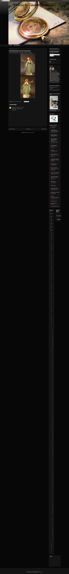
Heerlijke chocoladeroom (54, 173)
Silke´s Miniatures (54, 154)
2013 (51, 223)
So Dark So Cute (54, 201)
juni (51, 286)
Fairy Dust (53, 150)
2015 (51, 216)
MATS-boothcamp (53, 164)
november (51, 247)
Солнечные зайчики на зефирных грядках (55, 159)
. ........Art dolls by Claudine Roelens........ (30, 5)
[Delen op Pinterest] (28, 101)
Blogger (41, 571)
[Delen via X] (26, 101)
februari (51, 320)
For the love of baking (55, 172)
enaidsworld (14, 107)
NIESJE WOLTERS (54, 188)
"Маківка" (52, 160)
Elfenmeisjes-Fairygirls (55, 192)
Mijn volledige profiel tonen (54, 82)
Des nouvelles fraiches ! (54, 131)
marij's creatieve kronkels (54, 203)
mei (51, 294)
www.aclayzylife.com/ (55, 206)
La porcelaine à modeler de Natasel (54, 130)
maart (51, 310)
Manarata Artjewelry (54, 176)
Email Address (52, 53)
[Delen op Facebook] (27, 101)
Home (11, 45)
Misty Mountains (54, 163)
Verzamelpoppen (54, 145)
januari (51, 547)
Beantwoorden (14, 110)
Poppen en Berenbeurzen (55, 189)
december (51, 236)
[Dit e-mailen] (24, 101)
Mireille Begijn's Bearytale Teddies (54, 135)
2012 (51, 226)
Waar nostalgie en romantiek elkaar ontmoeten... (54, 139)
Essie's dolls (53, 185)
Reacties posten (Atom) (30, 132)
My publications (17, 45)
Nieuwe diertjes (53, 193)
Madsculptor (53, 181)
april (51, 302)
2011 (51, 229)
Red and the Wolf (53, 182)
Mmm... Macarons (54, 167)
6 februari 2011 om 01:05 (20, 107)
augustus (51, 269)
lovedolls (52, 196)
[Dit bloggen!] (25, 101)
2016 (51, 213)
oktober (51, 258)
